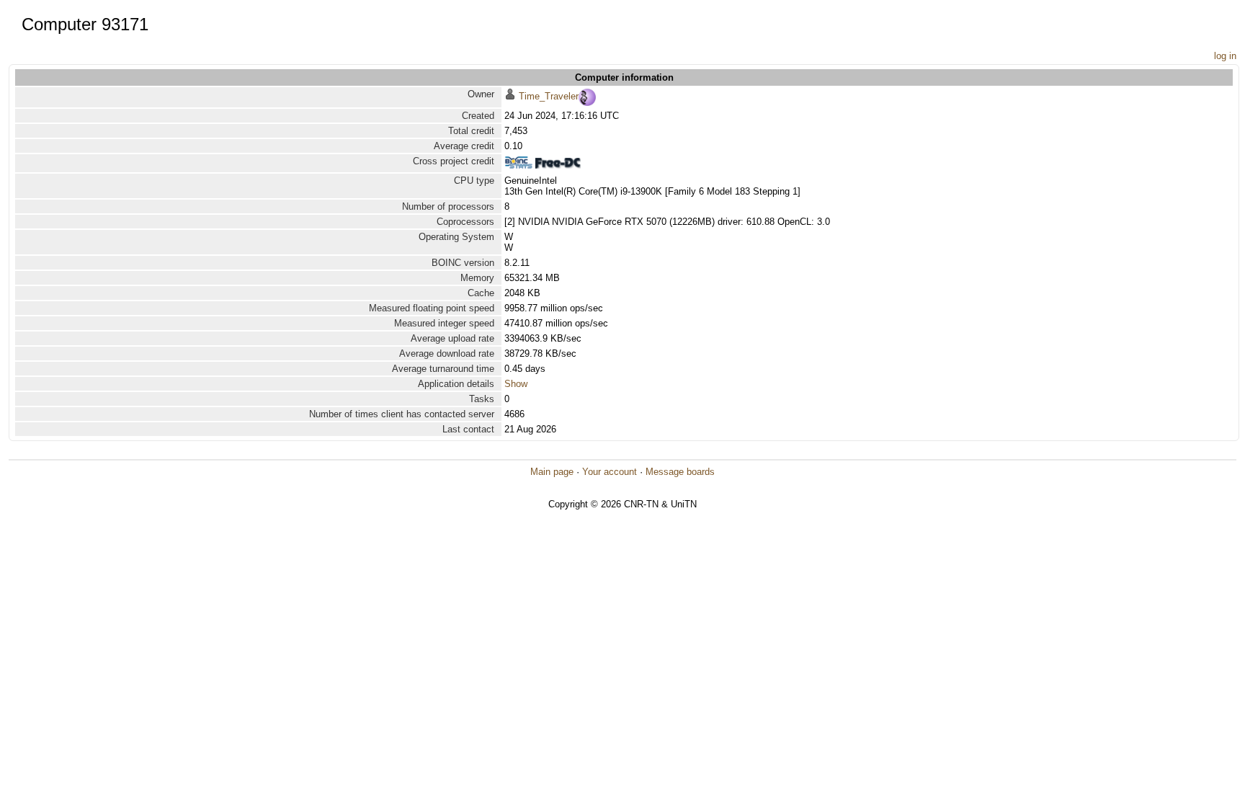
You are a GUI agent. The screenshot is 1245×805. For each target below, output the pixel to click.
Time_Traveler (549, 96)
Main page (552, 471)
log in (1225, 55)
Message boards (680, 471)
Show (515, 383)
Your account (609, 471)
